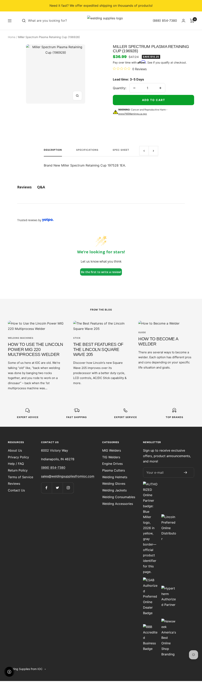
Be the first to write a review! (101, 272)
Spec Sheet (121, 149)
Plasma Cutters (113, 470)
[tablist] (101, 187)
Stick (77, 338)
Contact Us (16, 490)
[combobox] (57, 20)
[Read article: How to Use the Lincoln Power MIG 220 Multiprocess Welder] (36, 326)
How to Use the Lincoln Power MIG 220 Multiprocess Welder (35, 349)
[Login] (183, 20)
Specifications (87, 149)
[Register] (185, 472)
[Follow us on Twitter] (57, 487)
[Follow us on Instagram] (68, 487)
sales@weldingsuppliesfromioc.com (67, 476)
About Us (15, 450)
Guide (142, 332)
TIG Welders (111, 457)
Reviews (14, 484)
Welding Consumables (118, 497)
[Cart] (192, 21)
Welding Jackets (114, 490)
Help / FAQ (16, 464)
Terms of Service (20, 477)
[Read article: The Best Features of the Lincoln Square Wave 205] (101, 326)
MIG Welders (111, 450)
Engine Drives (112, 464)
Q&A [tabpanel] (41, 187)
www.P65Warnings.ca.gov (132, 113)
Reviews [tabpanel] (24, 187)
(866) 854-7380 (53, 468)
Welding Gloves (113, 484)
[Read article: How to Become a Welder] (166, 323)
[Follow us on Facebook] (46, 487)
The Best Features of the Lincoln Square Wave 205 (98, 349)
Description (53, 149)
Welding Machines (20, 338)
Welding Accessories (117, 504)
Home (11, 37)
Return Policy (18, 470)
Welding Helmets (114, 477)
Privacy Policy (18, 457)
